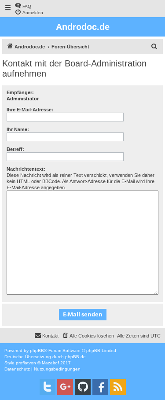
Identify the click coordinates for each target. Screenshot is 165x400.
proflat (22, 362)
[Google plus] (65, 387)
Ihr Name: (18, 129)
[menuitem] (23, 5)
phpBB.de (75, 356)
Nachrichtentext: (26, 169)
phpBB (37, 350)
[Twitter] (47, 387)
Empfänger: (20, 92)
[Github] (83, 387)
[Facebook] (100, 387)
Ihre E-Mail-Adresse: (30, 109)
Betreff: (15, 149)
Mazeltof (50, 362)
